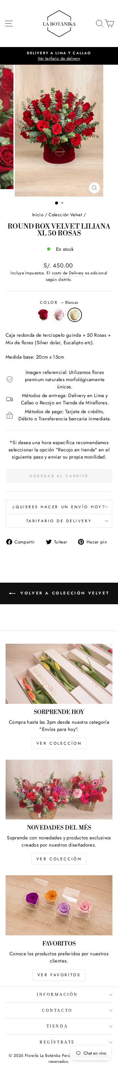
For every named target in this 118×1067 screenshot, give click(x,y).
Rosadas (59, 314)
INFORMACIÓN (57, 995)
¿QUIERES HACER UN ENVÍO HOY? (59, 506)
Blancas (74, 314)
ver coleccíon (59, 743)
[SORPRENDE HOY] (59, 673)
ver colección (59, 859)
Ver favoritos (59, 975)
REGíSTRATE (57, 1042)
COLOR (59, 302)
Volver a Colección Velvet (63, 593)
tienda (57, 1026)
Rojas (43, 314)
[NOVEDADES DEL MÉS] (59, 789)
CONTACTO (57, 1011)
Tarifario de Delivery (59, 521)
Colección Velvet (65, 214)
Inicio (37, 214)
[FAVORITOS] (59, 905)
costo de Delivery (68, 273)
